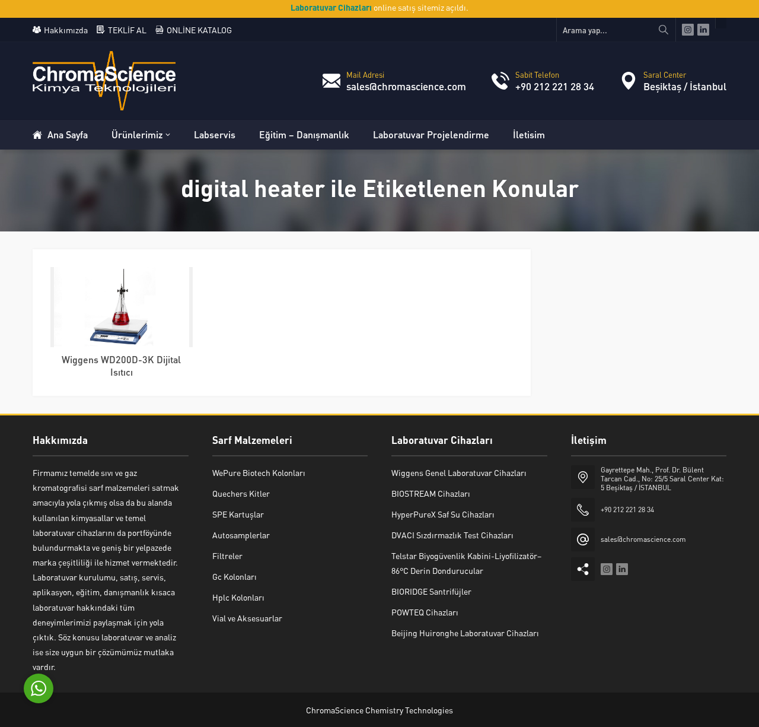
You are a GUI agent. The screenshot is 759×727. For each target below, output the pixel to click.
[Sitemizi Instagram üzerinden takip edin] (688, 30)
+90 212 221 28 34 (554, 86)
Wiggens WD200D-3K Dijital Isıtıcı (121, 365)
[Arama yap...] (663, 30)
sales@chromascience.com (406, 86)
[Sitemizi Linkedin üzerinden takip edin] (703, 30)
